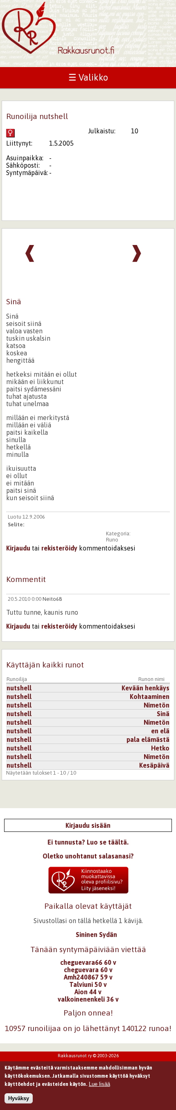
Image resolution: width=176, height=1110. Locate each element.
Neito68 (52, 599)
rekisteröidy (59, 548)
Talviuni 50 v (88, 984)
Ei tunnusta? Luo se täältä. (88, 842)
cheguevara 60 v (88, 969)
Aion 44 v (88, 991)
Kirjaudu (18, 548)
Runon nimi (151, 679)
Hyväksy (18, 1098)
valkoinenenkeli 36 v (88, 999)
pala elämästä (147, 739)
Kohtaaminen (149, 696)
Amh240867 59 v (88, 977)
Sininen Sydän (96, 934)
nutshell (19, 688)
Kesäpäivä (154, 765)
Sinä (163, 713)
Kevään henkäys (145, 688)
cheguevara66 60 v (88, 962)
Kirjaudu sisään (88, 825)
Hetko (160, 748)
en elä (160, 731)
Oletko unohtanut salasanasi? (88, 856)
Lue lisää (99, 1084)
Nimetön (156, 705)
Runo (112, 540)
